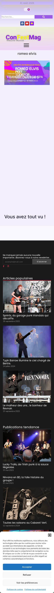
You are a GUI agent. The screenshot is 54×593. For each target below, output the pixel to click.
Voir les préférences (27, 582)
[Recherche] (44, 17)
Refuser (27, 574)
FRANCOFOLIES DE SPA (25, 77)
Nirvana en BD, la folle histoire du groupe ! (23, 479)
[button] (49, 535)
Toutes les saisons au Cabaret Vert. (25, 522)
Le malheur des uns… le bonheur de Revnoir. (25, 407)
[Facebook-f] (3, 266)
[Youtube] (27, 23)
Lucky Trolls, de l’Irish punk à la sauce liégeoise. (26, 466)
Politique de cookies (15, 589)
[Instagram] (8, 266)
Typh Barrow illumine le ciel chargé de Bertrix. (26, 362)
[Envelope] (32, 23)
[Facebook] (22, 23)
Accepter (27, 567)
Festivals (11, 73)
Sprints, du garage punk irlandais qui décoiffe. (25, 317)
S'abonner (42, 261)
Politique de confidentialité (35, 589)
